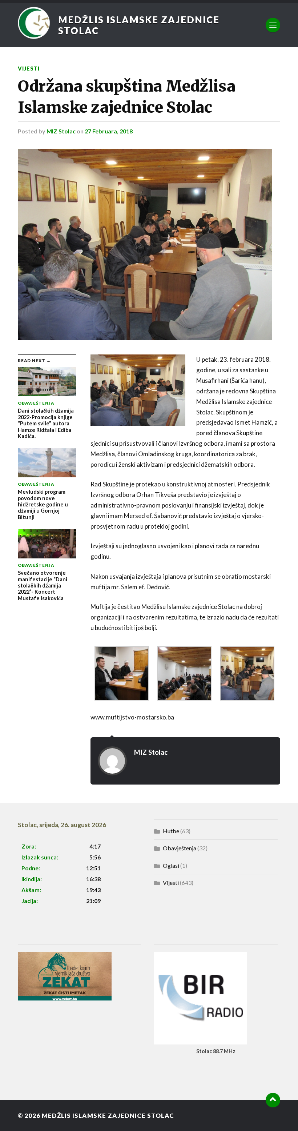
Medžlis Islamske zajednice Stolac (139, 25)
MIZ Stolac (61, 131)
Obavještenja (179, 848)
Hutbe (171, 830)
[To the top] (273, 1100)
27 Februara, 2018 (109, 131)
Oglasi (171, 865)
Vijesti (29, 68)
